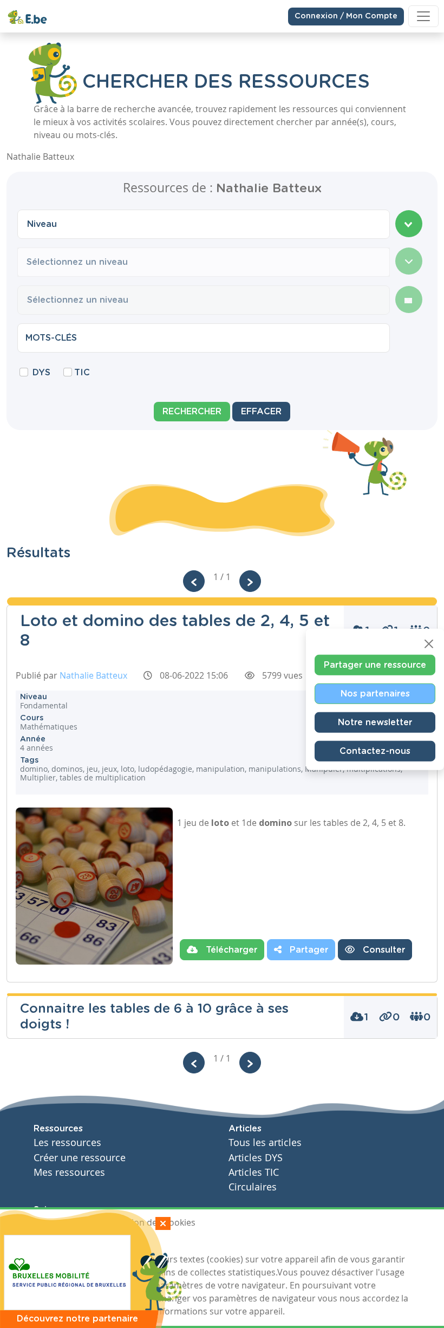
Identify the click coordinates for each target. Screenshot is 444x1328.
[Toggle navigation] (423, 16)
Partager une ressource (375, 665)
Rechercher (191, 411)
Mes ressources (69, 1172)
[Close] (428, 643)
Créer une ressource (80, 1157)
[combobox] (203, 224)
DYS (41, 372)
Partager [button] (307, 950)
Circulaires (252, 1187)
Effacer (261, 411)
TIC (82, 372)
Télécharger (230, 950)
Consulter (382, 950)
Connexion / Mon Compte (346, 16)
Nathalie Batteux (93, 675)
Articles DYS (255, 1157)
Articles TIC (253, 1172)
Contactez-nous (374, 751)
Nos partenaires (375, 693)
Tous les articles (265, 1142)
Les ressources (67, 1142)
